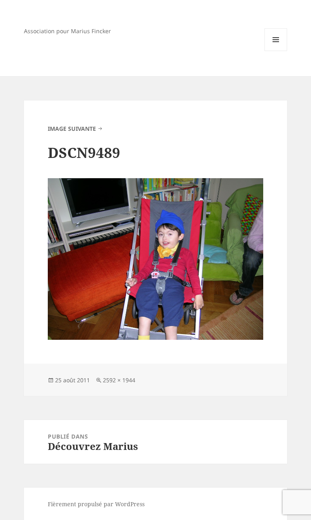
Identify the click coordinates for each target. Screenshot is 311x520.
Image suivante (72, 128)
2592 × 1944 (119, 380)
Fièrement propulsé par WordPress (96, 504)
